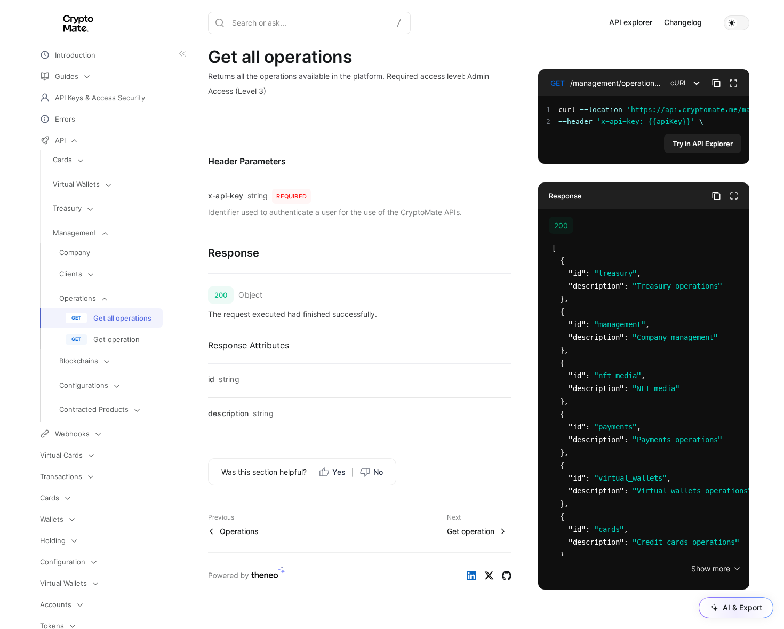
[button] (736, 22)
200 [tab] (561, 225)
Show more (710, 568)
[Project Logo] (66, 23)
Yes (339, 471)
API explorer (630, 22)
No (378, 471)
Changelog (683, 22)
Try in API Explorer (703, 143)
